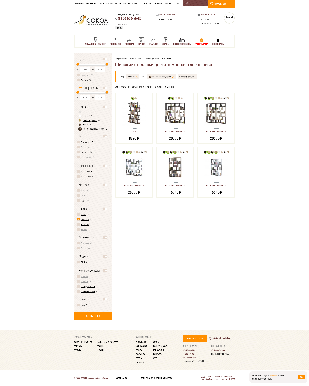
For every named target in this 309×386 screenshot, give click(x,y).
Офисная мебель (182, 43)
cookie (273, 375)
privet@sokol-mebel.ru (221, 338)
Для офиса (86, 176)
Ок (301, 377)
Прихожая (115, 43)
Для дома (85, 171)
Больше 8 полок (88, 291)
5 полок (84, 281)
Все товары (218, 43)
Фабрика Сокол (121, 58)
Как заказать (91, 3)
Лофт (83, 305)
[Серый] (80, 111)
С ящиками (86, 243)
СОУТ (177, 3)
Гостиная (129, 43)
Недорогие (86, 75)
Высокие (85, 224)
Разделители (87, 157)
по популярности (136, 87)
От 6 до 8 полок (88, 286)
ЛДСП (83, 200)
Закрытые (85, 147)
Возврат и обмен (145, 3)
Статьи (134, 3)
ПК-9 (83, 262)
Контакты (169, 3)
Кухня (141, 43)
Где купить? (159, 3)
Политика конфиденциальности (156, 378)
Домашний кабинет (95, 43)
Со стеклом (86, 248)
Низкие (84, 229)
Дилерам (126, 3)
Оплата (101, 3)
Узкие (83, 214)
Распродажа (201, 43)
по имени (158, 87)
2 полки (84, 276)
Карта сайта (121, 378)
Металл (84, 190)
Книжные (85, 152)
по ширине (169, 87)
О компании (79, 3)
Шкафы (165, 43)
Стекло (84, 195)
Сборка (118, 3)
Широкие (85, 219)
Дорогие (85, 80)
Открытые (85, 142)
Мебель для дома (152, 58)
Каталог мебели (136, 58)
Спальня (153, 43)
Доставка (109, 3)
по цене (148, 87)
